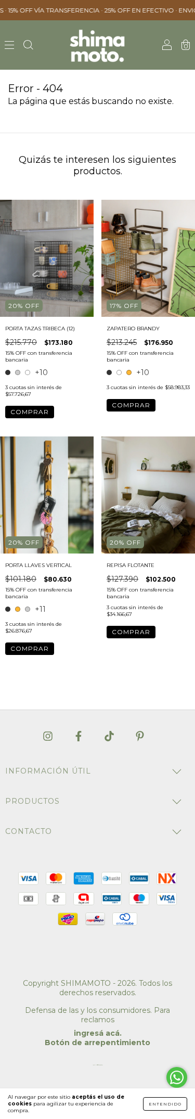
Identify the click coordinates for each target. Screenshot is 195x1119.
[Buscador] (28, 45)
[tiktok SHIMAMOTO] (110, 736)
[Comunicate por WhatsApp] (176, 1077)
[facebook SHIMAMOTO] (79, 736)
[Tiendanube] (98, 1067)
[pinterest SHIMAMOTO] (139, 736)
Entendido (165, 1104)
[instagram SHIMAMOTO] (48, 736)
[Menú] (9, 45)
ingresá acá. (98, 1033)
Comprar (29, 412)
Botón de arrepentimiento (97, 1042)
